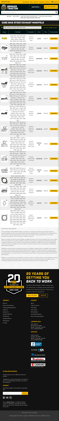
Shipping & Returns (7, 318)
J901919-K (39, 84)
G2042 (39, 38)
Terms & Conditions (33, 412)
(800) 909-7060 (5, 2)
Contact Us (41, 2)
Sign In (32, 303)
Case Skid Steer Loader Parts (29, 16)
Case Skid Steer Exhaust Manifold (30, 17)
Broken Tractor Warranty (8, 305)
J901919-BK (39, 158)
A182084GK (39, 58)
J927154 (39, 203)
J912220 (39, 218)
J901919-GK (39, 129)
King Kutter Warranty (7, 314)
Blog (31, 2)
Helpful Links (6, 312)
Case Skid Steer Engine (45, 16)
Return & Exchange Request (37, 316)
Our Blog (43, 295)
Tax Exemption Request (36, 314)
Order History (34, 310)
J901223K (39, 71)
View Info (54, 38)
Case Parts (16, 16)
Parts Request (26, 2)
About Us (36, 2)
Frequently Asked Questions (9, 307)
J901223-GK (39, 144)
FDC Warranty (6, 316)
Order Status (34, 307)
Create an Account (35, 305)
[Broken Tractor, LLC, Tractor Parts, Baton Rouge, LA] (36, 344)
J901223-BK (39, 171)
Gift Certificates (34, 312)
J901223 (39, 98)
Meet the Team (32, 295)
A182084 (39, 48)
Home (9, 16)
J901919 (39, 113)
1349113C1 (39, 180)
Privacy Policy (25, 412)
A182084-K (39, 191)
